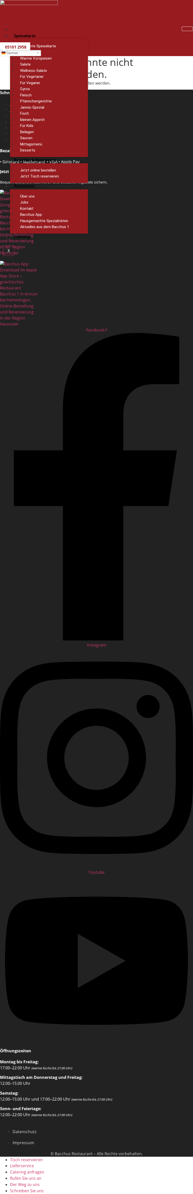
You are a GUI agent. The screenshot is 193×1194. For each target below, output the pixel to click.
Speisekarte (24, 36)
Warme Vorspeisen (36, 58)
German (12, 53)
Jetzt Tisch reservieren (39, 176)
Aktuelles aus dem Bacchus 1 (44, 227)
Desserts (27, 150)
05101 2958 (15, 47)
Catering (22, 236)
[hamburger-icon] (187, 29)
